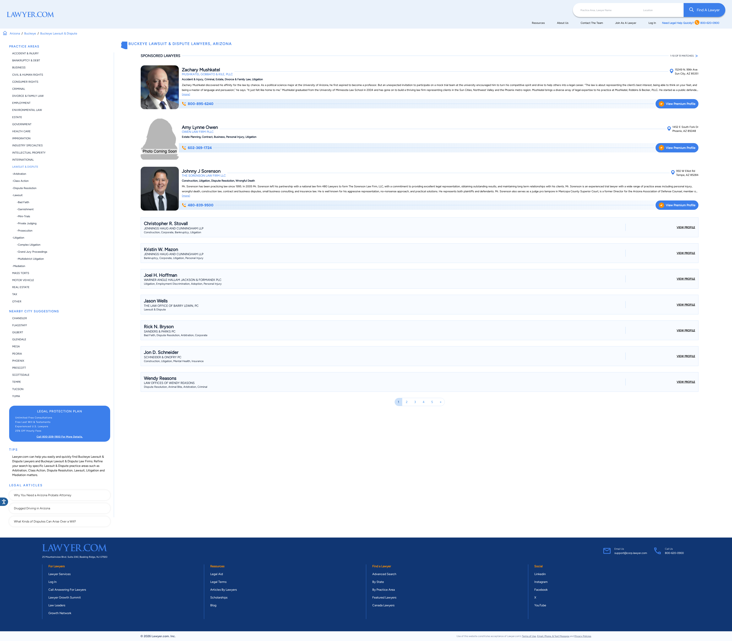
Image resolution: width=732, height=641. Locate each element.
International (23, 159)
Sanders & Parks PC (160, 331)
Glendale (19, 339)
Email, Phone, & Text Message (553, 636)
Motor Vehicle (23, 280)
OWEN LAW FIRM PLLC (198, 132)
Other (16, 301)
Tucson (17, 389)
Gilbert (17, 332)
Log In (652, 23)
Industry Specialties (27, 145)
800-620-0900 (674, 553)
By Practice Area (383, 589)
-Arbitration (19, 173)
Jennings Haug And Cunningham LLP (173, 228)
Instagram (541, 582)
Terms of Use (529, 636)
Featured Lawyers (384, 597)
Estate (17, 117)
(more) (186, 94)
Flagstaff (19, 325)
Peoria (17, 353)
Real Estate (21, 287)
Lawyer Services (59, 574)
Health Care (21, 131)
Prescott (19, 367)
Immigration (21, 138)
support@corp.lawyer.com (630, 553)
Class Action (36, 470)
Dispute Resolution (60, 470)
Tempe (16, 382)
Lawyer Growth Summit (64, 597)
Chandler (19, 318)
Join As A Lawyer (625, 23)
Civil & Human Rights (27, 74)
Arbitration (19, 470)
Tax (14, 294)
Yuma (16, 396)
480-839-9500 (201, 205)
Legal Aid (216, 574)
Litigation (92, 470)
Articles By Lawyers (223, 589)
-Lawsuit (17, 195)
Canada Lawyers (383, 605)
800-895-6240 (201, 104)
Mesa (16, 346)
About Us (562, 23)
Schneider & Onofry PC (162, 357)
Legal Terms (218, 582)
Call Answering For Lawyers (67, 589)
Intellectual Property (29, 152)
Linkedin (540, 574)
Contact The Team (592, 23)
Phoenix (18, 360)
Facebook (541, 589)
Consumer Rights (25, 81)
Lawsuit (79, 470)
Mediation (19, 475)
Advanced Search (384, 574)
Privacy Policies (582, 636)
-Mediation (18, 266)
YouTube (540, 605)
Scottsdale (21, 375)
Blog (213, 605)
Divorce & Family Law (28, 96)
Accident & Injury (25, 53)
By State (378, 582)
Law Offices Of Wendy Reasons (169, 383)
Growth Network (59, 613)
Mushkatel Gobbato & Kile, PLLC (207, 74)
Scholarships (218, 597)
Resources (538, 23)
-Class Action (20, 181)
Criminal (18, 89)
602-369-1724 (200, 148)
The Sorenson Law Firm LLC (204, 175)
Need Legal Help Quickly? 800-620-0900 (690, 23)
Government (21, 124)
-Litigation (18, 237)
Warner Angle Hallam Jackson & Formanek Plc (183, 280)
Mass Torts (20, 273)
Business (19, 67)
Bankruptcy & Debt (26, 60)
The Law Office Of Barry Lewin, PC (171, 306)
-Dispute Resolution (24, 188)
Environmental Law (27, 110)
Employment (21, 103)
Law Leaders (56, 605)
